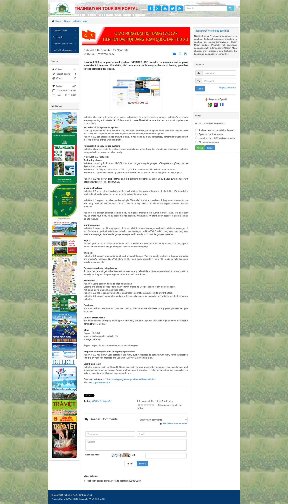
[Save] (186, 53)
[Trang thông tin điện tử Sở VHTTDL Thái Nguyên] (64, 395)
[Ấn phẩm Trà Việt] (64, 404)
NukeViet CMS (71, 499)
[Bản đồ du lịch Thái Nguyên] (64, 274)
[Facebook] (221, 104)
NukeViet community (62, 43)
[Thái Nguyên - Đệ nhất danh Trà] (64, 200)
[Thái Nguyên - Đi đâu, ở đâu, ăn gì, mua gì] (64, 122)
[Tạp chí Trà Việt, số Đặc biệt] (64, 439)
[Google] (210, 104)
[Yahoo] (216, 104)
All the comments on (209, 142)
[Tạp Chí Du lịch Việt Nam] (64, 362)
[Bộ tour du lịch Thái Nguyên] (64, 303)
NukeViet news (59, 30)
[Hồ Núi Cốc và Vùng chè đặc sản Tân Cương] (64, 418)
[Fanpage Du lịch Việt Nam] (64, 378)
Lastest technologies (62, 50)
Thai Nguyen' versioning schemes (211, 30)
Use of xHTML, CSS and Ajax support (217, 138)
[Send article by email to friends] (174, 53)
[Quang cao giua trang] (136, 35)
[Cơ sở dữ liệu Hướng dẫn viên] (64, 318)
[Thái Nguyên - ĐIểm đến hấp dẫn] (64, 157)
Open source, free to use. (211, 134)
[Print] (180, 53)
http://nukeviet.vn (101, 382)
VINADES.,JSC (96, 499)
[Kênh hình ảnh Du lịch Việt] (64, 333)
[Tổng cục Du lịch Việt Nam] (64, 350)
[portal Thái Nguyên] (64, 412)
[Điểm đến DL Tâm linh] (64, 244)
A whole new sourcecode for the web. (217, 130)
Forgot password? (227, 87)
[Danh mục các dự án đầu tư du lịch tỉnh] (64, 225)
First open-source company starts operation (107, 480)
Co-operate (57, 37)
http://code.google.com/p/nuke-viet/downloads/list (131, 379)
